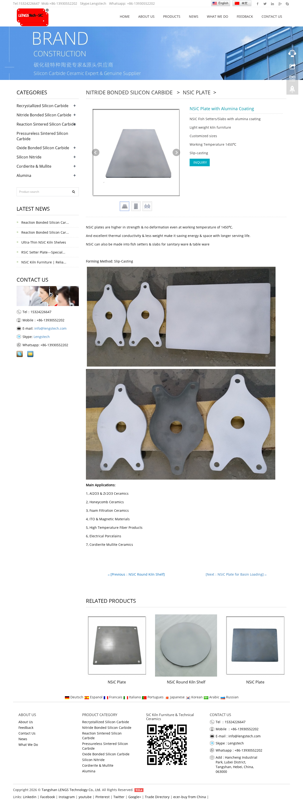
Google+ (280, 3)
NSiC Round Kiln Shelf (186, 682)
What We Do (217, 16)
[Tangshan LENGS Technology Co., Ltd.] (33, 16)
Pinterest (102, 797)
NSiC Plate (196, 92)
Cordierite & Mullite (34, 166)
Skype (287, 3)
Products (171, 16)
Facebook (258, 3)
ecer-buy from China (189, 797)
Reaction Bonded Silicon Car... (44, 222)
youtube (85, 797)
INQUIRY (199, 162)
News (193, 16)
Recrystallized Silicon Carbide (42, 105)
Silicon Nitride (29, 157)
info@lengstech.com (50, 328)
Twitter (265, 3)
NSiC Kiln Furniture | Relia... (43, 262)
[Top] (292, 90)
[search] (73, 191)
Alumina (24, 175)
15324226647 (29, 3)
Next (176, 152)
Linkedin (272, 3)
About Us (146, 16)
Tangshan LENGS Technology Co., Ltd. (71, 790)
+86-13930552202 (63, 3)
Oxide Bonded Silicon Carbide (43, 147)
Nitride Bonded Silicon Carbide (130, 92)
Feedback (245, 16)
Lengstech (98, 3)
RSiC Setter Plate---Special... (42, 252)
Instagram (67, 797)
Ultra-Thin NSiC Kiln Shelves (43, 242)
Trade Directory (157, 797)
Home (125, 16)
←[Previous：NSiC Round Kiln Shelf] (136, 574)
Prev (95, 152)
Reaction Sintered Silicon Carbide (46, 124)
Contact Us (272, 16)
